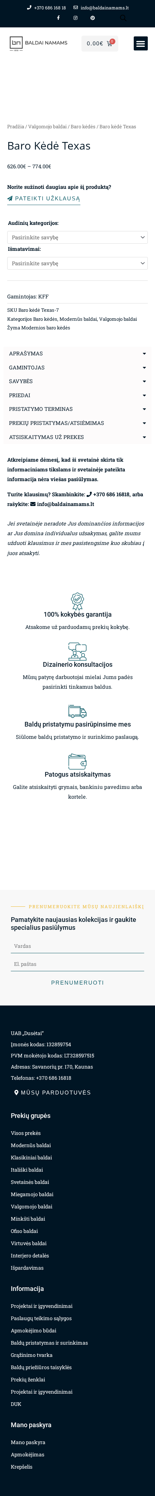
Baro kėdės (83, 126)
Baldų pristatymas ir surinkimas (49, 1342)
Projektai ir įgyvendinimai (41, 1305)
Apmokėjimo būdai (33, 1330)
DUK (16, 1403)
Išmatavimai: (24, 248)
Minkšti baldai (28, 1218)
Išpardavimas (27, 1267)
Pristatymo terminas (41, 408)
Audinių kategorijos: (33, 222)
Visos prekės (26, 1132)
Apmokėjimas (27, 1454)
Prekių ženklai (28, 1379)
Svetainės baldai (30, 1181)
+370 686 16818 (111, 494)
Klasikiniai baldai (31, 1157)
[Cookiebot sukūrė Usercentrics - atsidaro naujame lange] (115, 666)
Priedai (19, 395)
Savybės (21, 381)
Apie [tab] (129, 686)
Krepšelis (21, 1466)
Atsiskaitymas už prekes (46, 437)
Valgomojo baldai (47, 126)
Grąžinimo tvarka (32, 1354)
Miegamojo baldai (32, 1194)
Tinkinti (73, 825)
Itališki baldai (27, 1169)
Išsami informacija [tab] (77, 686)
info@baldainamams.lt (65, 504)
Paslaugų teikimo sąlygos (41, 1318)
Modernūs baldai (78, 319)
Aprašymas (26, 353)
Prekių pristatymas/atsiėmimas (56, 422)
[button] (141, 43)
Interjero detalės (30, 1255)
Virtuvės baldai (28, 1243)
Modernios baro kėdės (45, 327)
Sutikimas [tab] (26, 686)
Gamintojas (27, 367)
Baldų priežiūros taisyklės (41, 1367)
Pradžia (15, 126)
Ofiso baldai (24, 1231)
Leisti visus (77, 805)
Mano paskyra (28, 1442)
